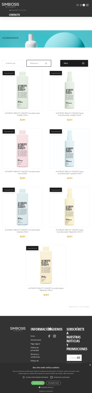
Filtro (66, 63)
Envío (33, 336)
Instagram (54, 336)
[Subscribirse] (78, 357)
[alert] (46, 378)
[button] (46, 387)
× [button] (90, 365)
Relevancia (34, 63)
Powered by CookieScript (46, 391)
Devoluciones (36, 340)
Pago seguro (35, 344)
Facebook (49, 336)
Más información (69, 373)
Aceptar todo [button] (38, 383)
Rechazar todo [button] (53, 383)
